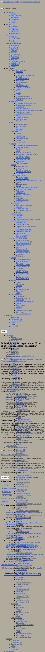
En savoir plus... (23, 518)
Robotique (19, 577)
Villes (18, 616)
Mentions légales (8, 568)
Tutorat (18, 444)
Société (13, 581)
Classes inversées (22, 502)
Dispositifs (14, 351)
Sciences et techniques (19, 562)
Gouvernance (20, 628)
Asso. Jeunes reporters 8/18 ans (23, 356)
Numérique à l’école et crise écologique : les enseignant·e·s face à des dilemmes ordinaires (22, 545)
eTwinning (19, 525)
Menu (4, 332)
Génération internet (22, 590)
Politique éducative (22, 532)
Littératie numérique (23, 483)
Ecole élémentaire (17, 644)
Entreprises (15, 381)
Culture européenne (23, 621)
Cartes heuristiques (22, 500)
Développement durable (24, 565)
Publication (20, 484)
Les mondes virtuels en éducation (27, 511)
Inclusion (19, 630)
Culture (18, 418)
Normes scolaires (22, 595)
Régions (19, 609)
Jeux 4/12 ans (21, 449)
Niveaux (9, 639)
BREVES (5, 498)
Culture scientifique (22, 563)
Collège (13, 646)
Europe (18, 605)
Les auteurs (10, 651)
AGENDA (5, 502)
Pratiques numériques (18, 498)
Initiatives (19, 407)
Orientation (20, 497)
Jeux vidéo (19, 453)
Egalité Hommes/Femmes (25, 625)
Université (14, 649)
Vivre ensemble (16, 618)
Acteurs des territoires (23, 583)
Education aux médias (23, 476)
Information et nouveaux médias (27, 477)
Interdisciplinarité (22, 409)
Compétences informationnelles (27, 469)
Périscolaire (15, 640)
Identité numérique (22, 479)
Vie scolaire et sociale (23, 637)
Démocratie (20, 623)
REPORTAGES (7, 495)
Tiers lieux (19, 614)
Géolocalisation (21, 507)
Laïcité (18, 632)
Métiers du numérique (23, 495)
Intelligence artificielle (23, 567)
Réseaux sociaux (22, 486)
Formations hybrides (23, 435)
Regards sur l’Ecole (22, 597)
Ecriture (18, 456)
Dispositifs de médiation (24, 421)
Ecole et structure (22, 584)
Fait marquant (10, 354)
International (20, 607)
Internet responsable (23, 481)
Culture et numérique (23, 419)
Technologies (20, 579)
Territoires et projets (22, 602)
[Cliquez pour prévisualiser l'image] (22, 361)
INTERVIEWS (6, 492)
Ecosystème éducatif (23, 588)
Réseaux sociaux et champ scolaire (28, 542)
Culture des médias (22, 470)
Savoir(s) (9, 358)
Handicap (19, 591)
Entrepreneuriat (21, 490)
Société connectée (22, 600)
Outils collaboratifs (22, 440)
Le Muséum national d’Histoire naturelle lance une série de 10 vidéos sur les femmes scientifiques (25, 555)
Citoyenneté (20, 619)
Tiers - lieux (20, 635)
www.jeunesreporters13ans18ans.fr (20, 403)
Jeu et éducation (21, 447)
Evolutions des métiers (23, 493)
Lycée (13, 647)
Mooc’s (18, 439)
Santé (18, 598)
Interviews (14, 340)
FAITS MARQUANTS (9, 488)
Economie (19, 586)
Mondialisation (21, 593)
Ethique (18, 626)
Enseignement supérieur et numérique (29, 433)
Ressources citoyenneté (24, 553)
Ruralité (18, 611)
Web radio (19, 521)
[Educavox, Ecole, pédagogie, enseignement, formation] (20, 2)
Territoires (14, 604)
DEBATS (5, 485)
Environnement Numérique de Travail (29, 504)
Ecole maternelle (16, 642)
